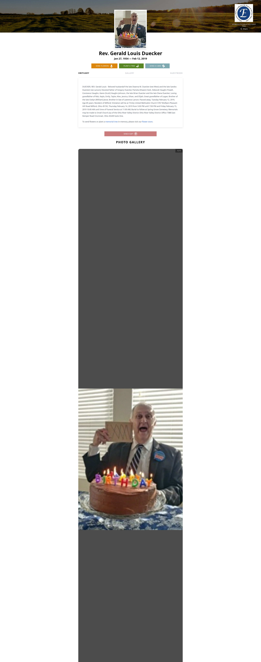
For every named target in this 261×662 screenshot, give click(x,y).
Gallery (129, 73)
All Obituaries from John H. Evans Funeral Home (243, 25)
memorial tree (111, 121)
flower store (147, 121)
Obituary (83, 73)
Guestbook (176, 73)
